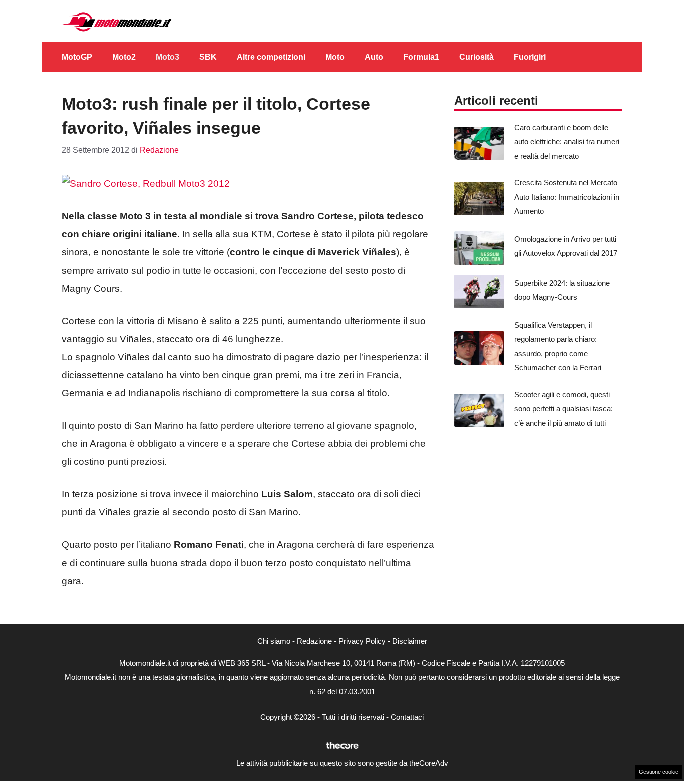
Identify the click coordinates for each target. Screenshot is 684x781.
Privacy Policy (362, 641)
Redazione (314, 641)
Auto (374, 57)
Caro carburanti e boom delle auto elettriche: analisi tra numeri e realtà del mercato (566, 141)
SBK (208, 57)
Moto (335, 57)
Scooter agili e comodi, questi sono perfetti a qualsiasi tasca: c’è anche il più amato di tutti (563, 408)
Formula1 (421, 57)
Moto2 (124, 57)
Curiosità (476, 57)
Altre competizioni (271, 57)
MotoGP (77, 57)
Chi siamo (273, 641)
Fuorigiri (530, 57)
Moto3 (167, 57)
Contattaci (407, 717)
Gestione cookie (658, 772)
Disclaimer (409, 641)
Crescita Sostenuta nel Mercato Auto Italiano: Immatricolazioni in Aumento (566, 196)
